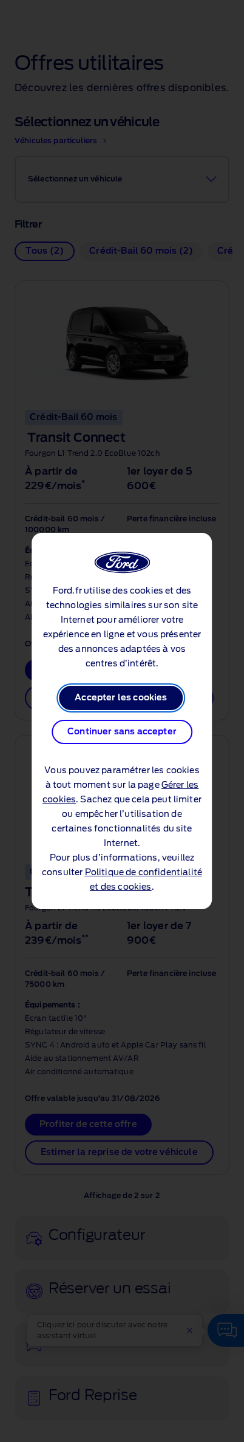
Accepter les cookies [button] (121, 698)
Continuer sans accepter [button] (122, 732)
